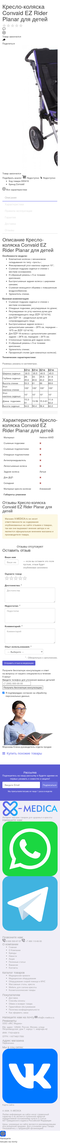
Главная (13, 947)
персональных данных (17, 695)
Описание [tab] (11, 197)
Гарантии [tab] (10, 217)
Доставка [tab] (10, 223)
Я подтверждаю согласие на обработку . (26, 694)
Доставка (13, 997)
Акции (12, 958)
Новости (13, 955)
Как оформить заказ (18, 1012)
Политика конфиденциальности (24, 1009)
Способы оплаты (17, 1000)
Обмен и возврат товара (20, 1003)
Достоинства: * (13, 585)
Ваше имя (10, 557)
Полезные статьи (17, 961)
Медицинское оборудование (22, 978)
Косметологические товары (22, 990)
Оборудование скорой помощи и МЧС (27, 981)
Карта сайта (8, 1104)
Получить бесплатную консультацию (23, 687)
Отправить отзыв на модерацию (19, 663)
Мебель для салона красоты (23, 987)
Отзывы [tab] (9, 230)
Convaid (20, 184)
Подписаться (49, 785)
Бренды (12, 952)
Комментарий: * (13, 626)
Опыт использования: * (18, 646)
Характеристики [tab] (14, 204)
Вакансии (13, 964)
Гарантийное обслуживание (22, 1006)
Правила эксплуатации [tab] (18, 211)
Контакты (13, 967)
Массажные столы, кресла (22, 984)
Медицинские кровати (19, 975)
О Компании (14, 950)
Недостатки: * (12, 605)
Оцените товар (13, 573)
